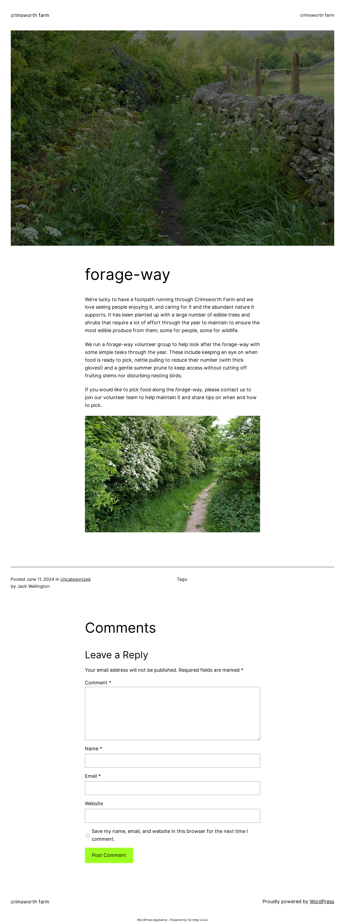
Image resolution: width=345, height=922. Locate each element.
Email (93, 776)
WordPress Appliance (152, 920)
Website (94, 803)
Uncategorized (75, 579)
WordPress (322, 901)
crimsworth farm (30, 15)
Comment (98, 682)
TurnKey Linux (198, 920)
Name (93, 748)
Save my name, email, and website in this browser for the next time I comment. (170, 835)
